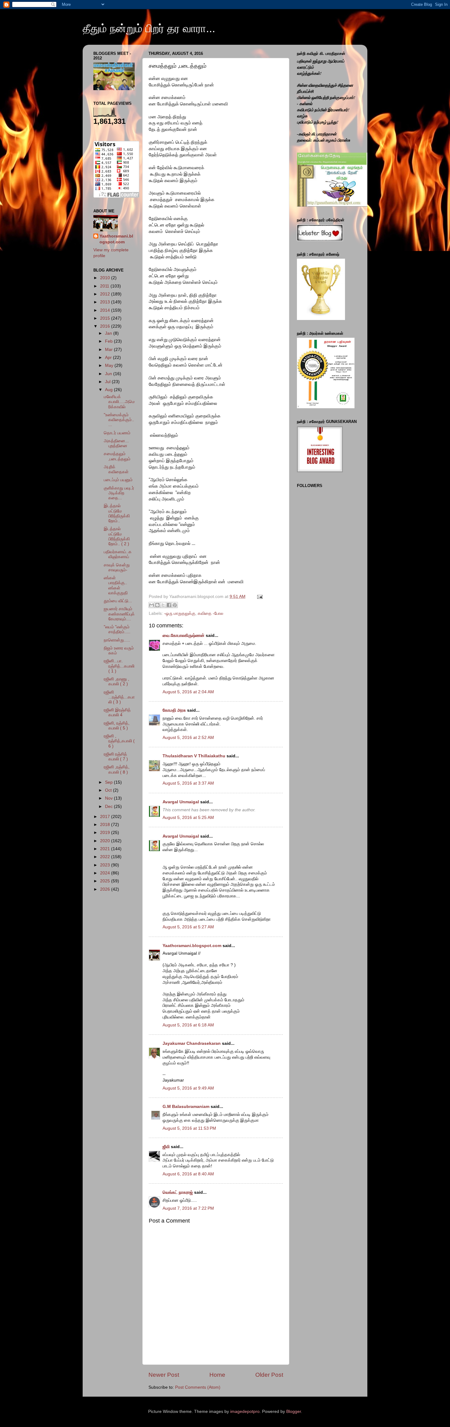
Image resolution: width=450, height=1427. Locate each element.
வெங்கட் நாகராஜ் (178, 1192)
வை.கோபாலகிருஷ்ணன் (183, 635)
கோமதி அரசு (174, 710)
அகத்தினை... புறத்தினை (116, 443)
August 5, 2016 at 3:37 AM (188, 783)
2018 (105, 824)
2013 (105, 302)
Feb (109, 341)
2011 (105, 286)
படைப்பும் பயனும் (118, 480)
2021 (105, 849)
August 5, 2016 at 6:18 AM (188, 1025)
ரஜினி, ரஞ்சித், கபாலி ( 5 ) (116, 725)
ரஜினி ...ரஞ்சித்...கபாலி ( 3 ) (119, 697)
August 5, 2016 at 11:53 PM (189, 1128)
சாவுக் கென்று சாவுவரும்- (117, 567)
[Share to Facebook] (169, 605)
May (109, 365)
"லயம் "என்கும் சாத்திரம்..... (117, 629)
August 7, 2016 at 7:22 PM (188, 1208)
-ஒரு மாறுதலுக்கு (179, 613)
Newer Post (163, 1375)
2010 (105, 278)
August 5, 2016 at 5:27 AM (188, 927)
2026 (105, 889)
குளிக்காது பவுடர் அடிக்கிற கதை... (119, 493)
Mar (109, 349)
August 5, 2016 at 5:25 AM (188, 817)
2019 (105, 832)
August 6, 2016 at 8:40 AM (188, 1174)
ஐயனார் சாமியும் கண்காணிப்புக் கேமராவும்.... (119, 614)
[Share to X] (163, 605)
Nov (109, 798)
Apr (109, 357)
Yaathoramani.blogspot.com (192, 945)
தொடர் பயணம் (117, 433)
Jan (109, 333)
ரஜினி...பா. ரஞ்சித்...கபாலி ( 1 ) (119, 666)
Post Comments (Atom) (197, 1387)
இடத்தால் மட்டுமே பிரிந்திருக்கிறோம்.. (117, 513)
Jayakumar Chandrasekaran (192, 1043)
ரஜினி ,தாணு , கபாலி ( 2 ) (116, 681)
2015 (105, 318)
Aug (109, 389)
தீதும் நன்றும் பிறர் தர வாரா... (149, 28)
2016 (105, 326)
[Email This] (151, 605)
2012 (105, 294)
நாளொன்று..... (117, 640)
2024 (105, 873)
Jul (108, 381)
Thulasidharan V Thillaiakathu (194, 756)
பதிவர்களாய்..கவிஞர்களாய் (118, 554)
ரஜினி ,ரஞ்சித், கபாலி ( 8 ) (116, 769)
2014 (105, 310)
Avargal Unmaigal (181, 802)
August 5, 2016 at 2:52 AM (188, 737)
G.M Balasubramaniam (186, 1106)
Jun (109, 373)
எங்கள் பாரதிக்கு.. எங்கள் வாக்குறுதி (116, 585)
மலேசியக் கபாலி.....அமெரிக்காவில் (119, 401)
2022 (105, 856)
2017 (105, 816)
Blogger (293, 1411)
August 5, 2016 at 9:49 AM (188, 1088)
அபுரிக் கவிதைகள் (116, 469)
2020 (105, 841)
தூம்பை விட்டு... (118, 601)
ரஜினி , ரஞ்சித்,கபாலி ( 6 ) (119, 741)
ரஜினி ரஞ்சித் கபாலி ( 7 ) (116, 756)
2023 (105, 865)
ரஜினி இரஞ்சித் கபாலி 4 (117, 712)
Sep (109, 782)
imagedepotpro (245, 1411)
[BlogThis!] (157, 605)
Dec (109, 806)
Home (217, 1375)
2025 (105, 881)
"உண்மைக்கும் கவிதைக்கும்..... (119, 420)
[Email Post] (259, 596)
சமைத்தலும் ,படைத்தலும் (117, 456)
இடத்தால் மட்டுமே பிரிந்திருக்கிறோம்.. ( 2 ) (117, 536)
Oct (109, 790)
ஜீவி (166, 1146)
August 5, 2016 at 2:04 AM (188, 692)
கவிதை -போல (210, 613)
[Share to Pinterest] (175, 605)
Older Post (269, 1375)
